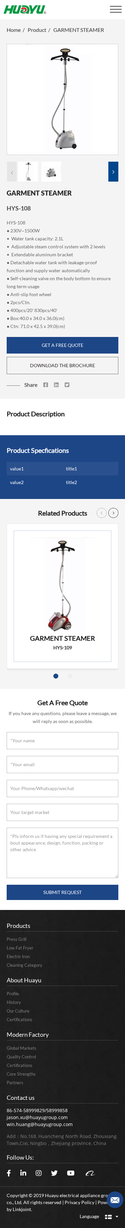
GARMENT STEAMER (78, 30)
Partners (15, 1082)
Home (14, 30)
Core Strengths (21, 1074)
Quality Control (21, 1056)
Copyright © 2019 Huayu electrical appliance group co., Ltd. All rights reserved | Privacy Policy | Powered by (61, 1202)
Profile (13, 993)
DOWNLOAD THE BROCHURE (62, 365)
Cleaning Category (24, 965)
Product (37, 30)
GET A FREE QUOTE (62, 345)
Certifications (19, 1019)
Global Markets (21, 1048)
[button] (113, 168)
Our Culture (18, 1011)
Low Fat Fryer (20, 947)
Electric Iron (18, 956)
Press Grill (16, 939)
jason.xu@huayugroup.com (37, 1117)
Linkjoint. (22, 1209)
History (14, 1002)
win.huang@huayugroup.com (40, 1124)
